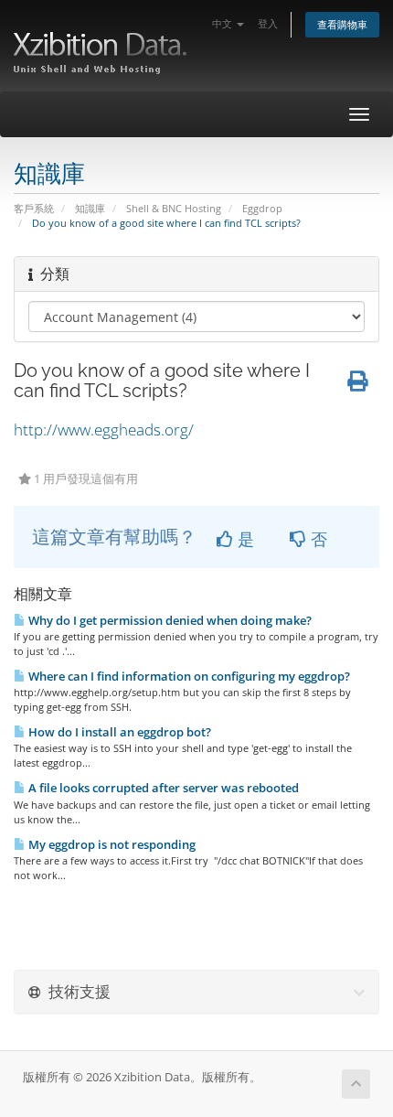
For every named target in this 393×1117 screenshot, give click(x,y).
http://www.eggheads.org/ (104, 429)
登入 (268, 23)
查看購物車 (342, 24)
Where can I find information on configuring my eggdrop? (188, 676)
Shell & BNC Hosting (173, 208)
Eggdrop (262, 208)
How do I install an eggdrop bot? (118, 732)
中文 (223, 23)
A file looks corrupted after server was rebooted (162, 787)
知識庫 (90, 208)
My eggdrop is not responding (111, 844)
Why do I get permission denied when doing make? (169, 620)
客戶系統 (34, 208)
